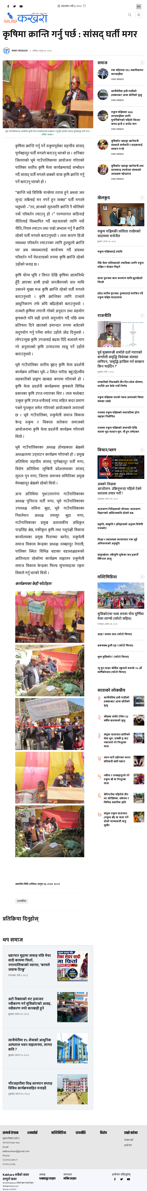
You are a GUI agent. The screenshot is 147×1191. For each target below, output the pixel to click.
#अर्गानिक (21, 901)
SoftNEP (12, 1189)
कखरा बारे (128, 1140)
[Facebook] (8, 6)
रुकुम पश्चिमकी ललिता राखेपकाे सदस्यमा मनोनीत (119, 233)
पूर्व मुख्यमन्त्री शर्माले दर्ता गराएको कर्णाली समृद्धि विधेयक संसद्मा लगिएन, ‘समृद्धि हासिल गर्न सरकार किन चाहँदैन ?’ (121, 359)
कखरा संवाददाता (20, 51)
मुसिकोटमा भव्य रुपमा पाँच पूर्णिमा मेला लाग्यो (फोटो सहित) (121, 616)
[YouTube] (21, 6)
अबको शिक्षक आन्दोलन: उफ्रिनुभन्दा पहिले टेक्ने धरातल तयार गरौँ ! (119, 489)
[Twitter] (14, 6)
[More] (142, 62)
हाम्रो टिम (128, 1145)
